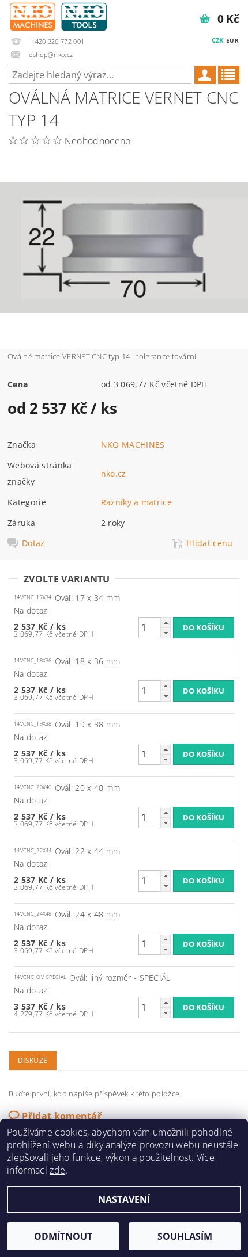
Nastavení (124, 1199)
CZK (218, 40)
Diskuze (32, 1060)
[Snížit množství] (165, 632)
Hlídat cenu (209, 543)
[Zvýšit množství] (165, 622)
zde (57, 1170)
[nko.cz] (58, 15)
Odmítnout (63, 1236)
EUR (232, 40)
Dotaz (33, 543)
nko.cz (113, 473)
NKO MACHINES (133, 444)
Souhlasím (184, 1236)
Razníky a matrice (136, 502)
